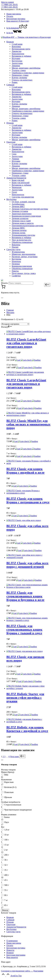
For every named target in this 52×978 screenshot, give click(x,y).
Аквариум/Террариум (16, 927)
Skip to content (7, 2)
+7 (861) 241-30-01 (9, 7)
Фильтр (5, 910)
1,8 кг (6, 830)
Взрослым (8, 782)
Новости (10, 950)
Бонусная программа (15, 955)
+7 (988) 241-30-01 (9, 4)
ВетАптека (11, 929)
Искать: (4, 283)
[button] (47, 285)
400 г (6, 875)
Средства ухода (13, 932)
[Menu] (2, 297)
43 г (6, 880)
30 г (6, 860)
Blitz (6, 775)
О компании (12, 941)
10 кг (6, 835)
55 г (6, 890)
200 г (6, 855)
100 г (6, 840)
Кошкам (10, 917)
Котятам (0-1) (10, 787)
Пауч (6, 822)
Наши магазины (13, 943)
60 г (6, 895)
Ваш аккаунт (12, 957)
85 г (6, 905)
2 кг (6, 850)
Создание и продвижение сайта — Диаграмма (22, 971)
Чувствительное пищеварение (18, 810)
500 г (6, 885)
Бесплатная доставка (15, 948)
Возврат (10, 952)
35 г (6, 870)
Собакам (10, 920)
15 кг (6, 845)
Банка (7, 817)
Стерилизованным (12, 805)
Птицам (10, 922)
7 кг (6, 900)
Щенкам (8, 797)
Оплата (9, 945)
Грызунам (10, 924)
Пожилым (8, 792)
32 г (6, 865)
